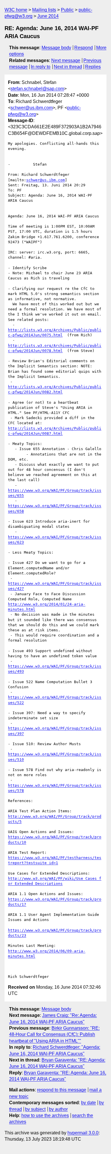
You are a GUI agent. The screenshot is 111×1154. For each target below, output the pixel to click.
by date (88, 1102)
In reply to (40, 66)
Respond (83, 47)
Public (67, 9)
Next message (65, 60)
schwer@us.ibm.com (32, 107)
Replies (93, 66)
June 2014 (48, 16)
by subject (35, 1109)
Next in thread (68, 66)
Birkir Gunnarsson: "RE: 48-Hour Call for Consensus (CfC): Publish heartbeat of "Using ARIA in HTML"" (54, 1034)
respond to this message (61, 1089)
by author (58, 1109)
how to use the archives (45, 1115)
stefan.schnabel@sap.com (37, 88)
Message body (56, 47)
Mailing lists (44, 9)
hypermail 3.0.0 (82, 1132)
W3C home (16, 9)
